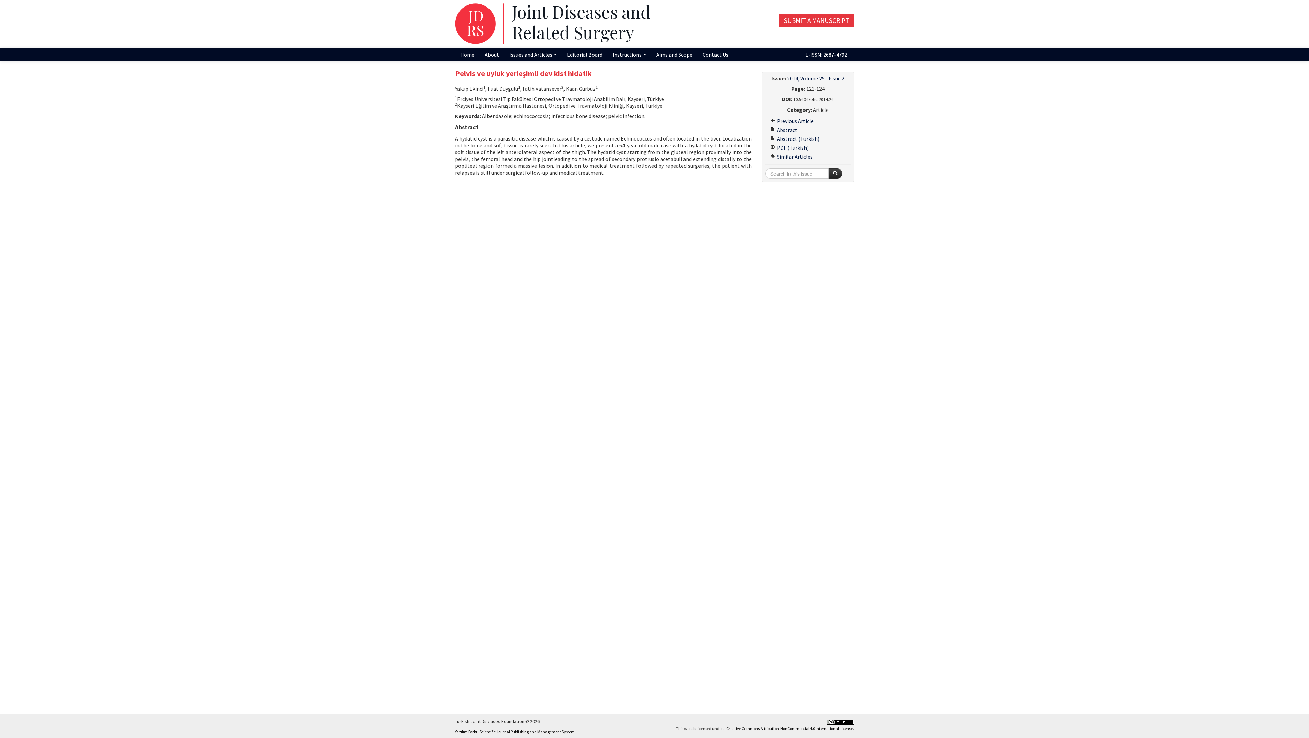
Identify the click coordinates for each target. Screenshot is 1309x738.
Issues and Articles (531, 54)
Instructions (628, 54)
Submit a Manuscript (816, 20)
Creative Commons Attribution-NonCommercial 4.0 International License (789, 728)
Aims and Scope (674, 54)
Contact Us (715, 54)
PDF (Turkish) (792, 147)
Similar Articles (794, 156)
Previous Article (795, 121)
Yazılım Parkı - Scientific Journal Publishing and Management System (515, 731)
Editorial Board (584, 54)
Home (467, 54)
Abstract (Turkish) (797, 138)
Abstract (786, 130)
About (492, 54)
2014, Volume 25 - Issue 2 (815, 78)
